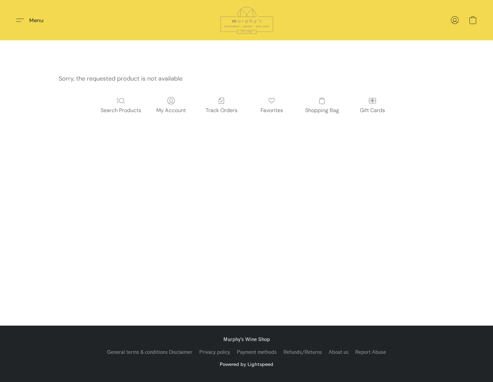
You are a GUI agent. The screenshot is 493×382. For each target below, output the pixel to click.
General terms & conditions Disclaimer (150, 352)
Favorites (272, 110)
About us (338, 352)
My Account (171, 110)
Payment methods (257, 352)
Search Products (121, 110)
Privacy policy (214, 352)
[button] (246, 20)
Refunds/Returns (302, 352)
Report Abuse (370, 352)
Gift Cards (372, 110)
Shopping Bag (322, 110)
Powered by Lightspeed (246, 364)
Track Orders (221, 110)
